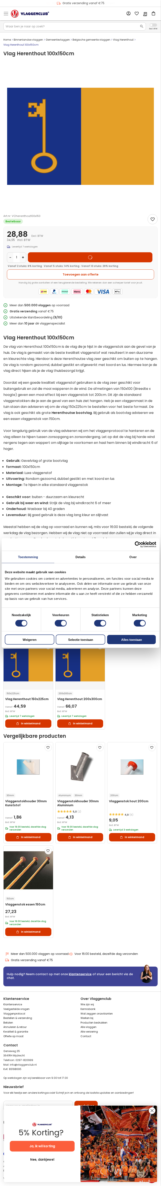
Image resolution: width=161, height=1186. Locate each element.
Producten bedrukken (93, 1022)
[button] (48, 747)
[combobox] (74, 26)
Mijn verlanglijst (136, 14)
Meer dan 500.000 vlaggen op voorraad (40, 954)
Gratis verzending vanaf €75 (83, 3)
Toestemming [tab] (28, 557)
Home (7, 39)
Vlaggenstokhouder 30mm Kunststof (26, 803)
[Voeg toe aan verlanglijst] (153, 219)
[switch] (61, 623)
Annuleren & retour (15, 1027)
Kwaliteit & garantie (15, 1031)
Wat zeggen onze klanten (96, 1013)
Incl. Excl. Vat (153, 25)
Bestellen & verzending (17, 1018)
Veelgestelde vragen (16, 1009)
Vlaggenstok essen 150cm (25, 905)
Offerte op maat (13, 1036)
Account (128, 14)
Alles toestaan (131, 639)
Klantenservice (12, 1004)
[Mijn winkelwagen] (153, 14)
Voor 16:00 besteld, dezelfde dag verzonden (106, 954)
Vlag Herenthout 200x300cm (79, 699)
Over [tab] (132, 557)
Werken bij (86, 1018)
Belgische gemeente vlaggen (91, 39)
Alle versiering (89, 1031)
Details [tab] (80, 557)
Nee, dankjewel (42, 1160)
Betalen (8, 1022)
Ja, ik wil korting (42, 1146)
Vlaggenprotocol (14, 1013)
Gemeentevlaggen (58, 39)
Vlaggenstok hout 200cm (128, 801)
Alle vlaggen (88, 1027)
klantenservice (80, 974)
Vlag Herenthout (123, 39)
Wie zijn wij (87, 1004)
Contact (85, 1036)
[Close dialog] (152, 1110)
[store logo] (30, 13)
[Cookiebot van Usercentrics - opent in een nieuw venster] (137, 544)
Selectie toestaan (80, 639)
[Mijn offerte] (145, 14)
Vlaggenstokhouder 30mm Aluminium (78, 803)
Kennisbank (87, 1009)
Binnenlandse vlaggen (28, 39)
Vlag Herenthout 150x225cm (27, 699)
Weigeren (29, 639)
